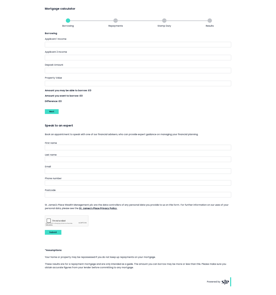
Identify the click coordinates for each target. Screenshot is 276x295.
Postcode (50, 190)
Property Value (53, 77)
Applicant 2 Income (56, 52)
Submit (53, 232)
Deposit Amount (54, 64)
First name (51, 143)
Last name (51, 154)
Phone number (53, 178)
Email (48, 166)
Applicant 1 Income (55, 39)
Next (51, 111)
